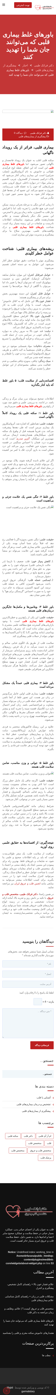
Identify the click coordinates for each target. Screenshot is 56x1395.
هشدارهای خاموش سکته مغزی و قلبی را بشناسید (28, 1333)
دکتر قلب (28, 1136)
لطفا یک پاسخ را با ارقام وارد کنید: (36, 992)
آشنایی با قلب (44, 1097)
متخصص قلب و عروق (40, 1150)
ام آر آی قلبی (44, 1136)
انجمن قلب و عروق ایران (27, 883)
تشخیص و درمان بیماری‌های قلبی (33, 1104)
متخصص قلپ (17, 1150)
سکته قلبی (13, 1136)
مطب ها (46, 1355)
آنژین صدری (22, 438)
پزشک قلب (45, 1157)
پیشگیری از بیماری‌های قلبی (32, 136)
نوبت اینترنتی (23, 5)
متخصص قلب (34, 1143)
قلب (49, 1143)
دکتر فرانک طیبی (38, 133)
